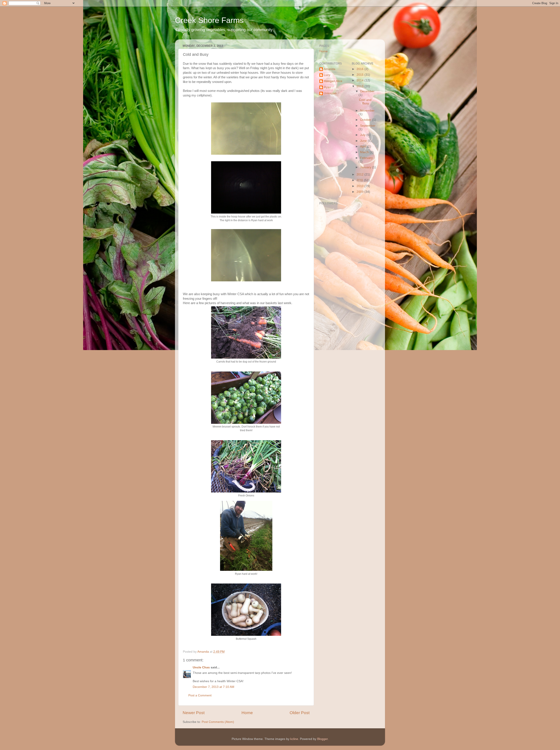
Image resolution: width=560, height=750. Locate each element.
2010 (360, 186)
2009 (360, 191)
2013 (360, 86)
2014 (360, 80)
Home (247, 712)
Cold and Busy (365, 101)
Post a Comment (200, 695)
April (363, 146)
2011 (360, 180)
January (366, 167)
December (367, 91)
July (363, 135)
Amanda (329, 69)
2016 (360, 69)
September (367, 125)
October (366, 119)
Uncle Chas (201, 667)
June (364, 140)
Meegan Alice (333, 81)
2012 (360, 174)
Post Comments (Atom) (218, 722)
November (367, 110)
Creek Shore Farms (209, 20)
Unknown (330, 93)
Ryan (327, 87)
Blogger (322, 739)
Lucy (327, 75)
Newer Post (194, 712)
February (366, 157)
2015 (360, 74)
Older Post (300, 712)
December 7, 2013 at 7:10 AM (213, 687)
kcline (294, 739)
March (365, 152)
